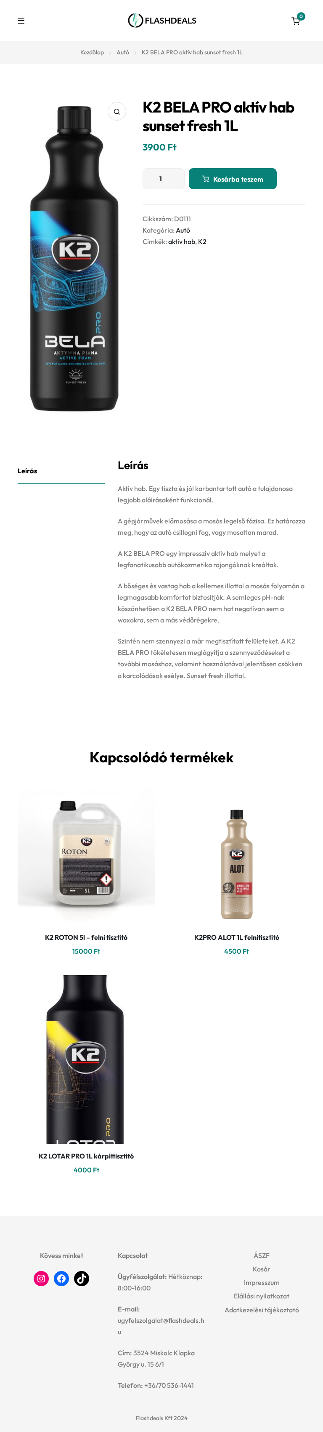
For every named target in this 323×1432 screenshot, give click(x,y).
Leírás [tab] (27, 471)
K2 (202, 241)
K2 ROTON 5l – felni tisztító (86, 937)
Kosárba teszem (238, 179)
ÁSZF (262, 1255)
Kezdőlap (92, 52)
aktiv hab (181, 241)
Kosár (261, 1269)
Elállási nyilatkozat (261, 1296)
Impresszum (262, 1282)
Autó (122, 52)
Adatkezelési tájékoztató (262, 1310)
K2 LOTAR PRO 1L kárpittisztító (86, 1156)
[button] (117, 111)
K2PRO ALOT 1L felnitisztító (236, 937)
